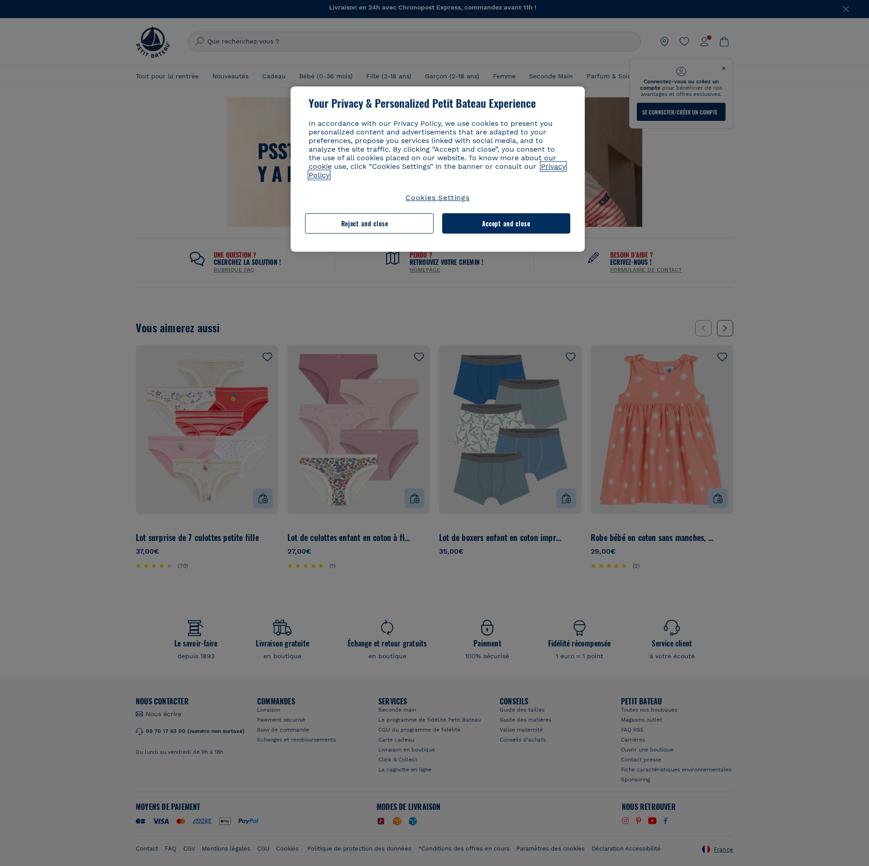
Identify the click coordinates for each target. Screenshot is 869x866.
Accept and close (506, 223)
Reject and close (364, 223)
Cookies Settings (438, 197)
